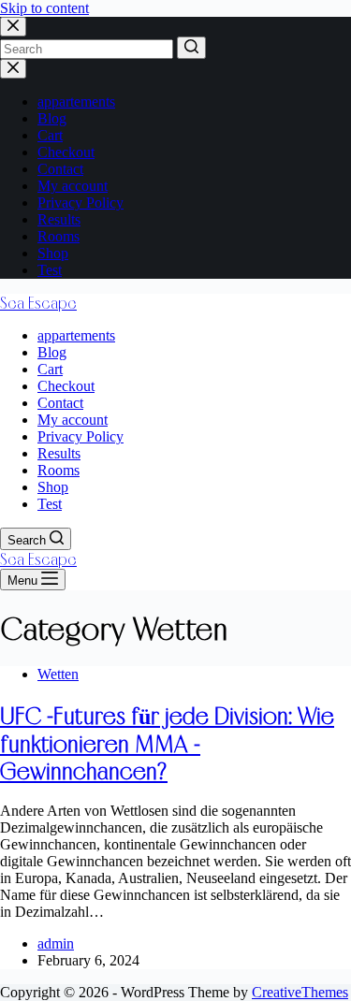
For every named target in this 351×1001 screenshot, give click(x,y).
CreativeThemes (300, 992)
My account (72, 186)
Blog (51, 118)
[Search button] (191, 47)
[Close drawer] (13, 69)
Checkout (66, 152)
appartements (76, 101)
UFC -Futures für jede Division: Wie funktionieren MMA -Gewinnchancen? (167, 743)
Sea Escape (38, 303)
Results (58, 219)
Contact (60, 169)
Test (49, 270)
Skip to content (44, 8)
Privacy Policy (80, 202)
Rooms (58, 236)
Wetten (58, 674)
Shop (52, 253)
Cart (50, 135)
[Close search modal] (13, 26)
